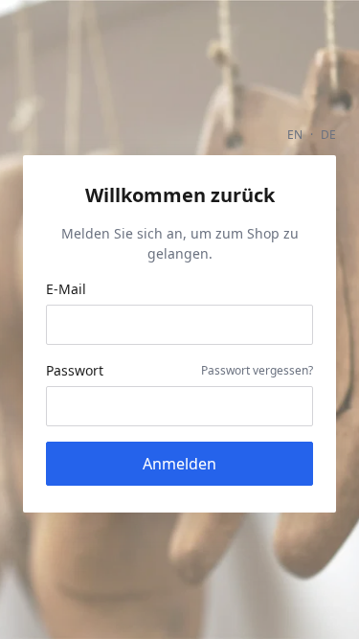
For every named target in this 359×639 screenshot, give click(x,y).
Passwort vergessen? (257, 370)
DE (328, 134)
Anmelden (179, 463)
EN (295, 134)
